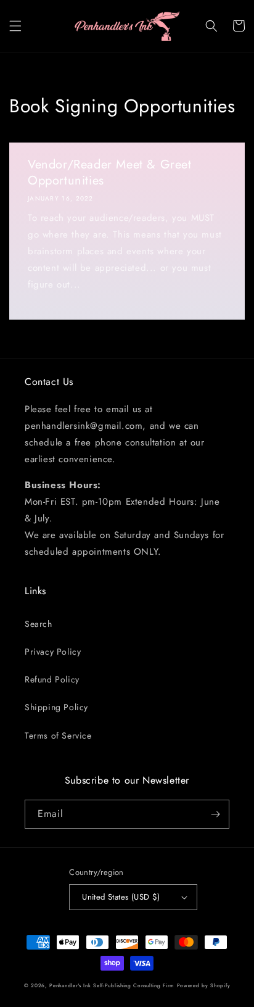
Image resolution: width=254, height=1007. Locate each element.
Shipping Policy (56, 707)
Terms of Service (58, 735)
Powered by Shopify (204, 985)
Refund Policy (52, 679)
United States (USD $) (121, 897)
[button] (15, 25)
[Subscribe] (215, 814)
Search (38, 624)
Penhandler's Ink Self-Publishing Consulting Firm (111, 985)
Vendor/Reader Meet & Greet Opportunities (110, 173)
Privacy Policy (53, 651)
